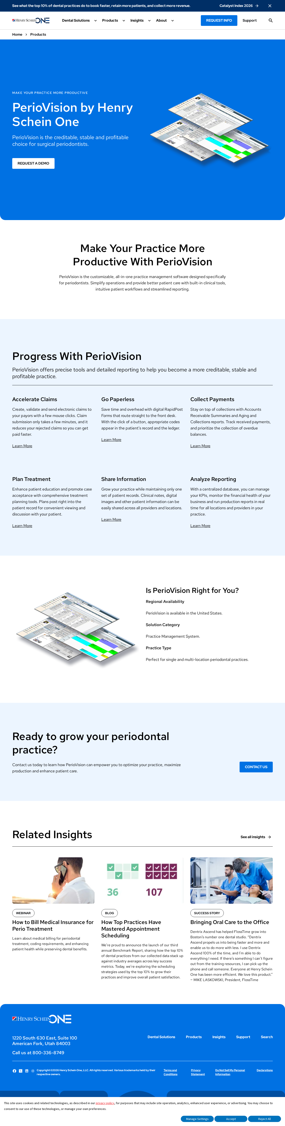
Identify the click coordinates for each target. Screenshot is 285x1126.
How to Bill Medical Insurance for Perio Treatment (53, 925)
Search (267, 1037)
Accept (231, 1119)
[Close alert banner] (270, 5)
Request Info (219, 20)
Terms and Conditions (170, 1072)
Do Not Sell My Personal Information (230, 1072)
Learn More (22, 445)
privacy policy (105, 1103)
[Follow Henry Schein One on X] (20, 1071)
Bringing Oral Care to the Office (229, 922)
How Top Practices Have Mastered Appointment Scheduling (131, 929)
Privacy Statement (198, 1072)
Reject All (264, 1119)
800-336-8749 (48, 1053)
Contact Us (256, 767)
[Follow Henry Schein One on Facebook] (14, 1071)
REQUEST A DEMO (33, 163)
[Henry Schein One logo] (31, 20)
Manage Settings (197, 1119)
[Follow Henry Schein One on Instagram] (33, 1071)
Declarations (265, 1070)
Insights (219, 1037)
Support (250, 20)
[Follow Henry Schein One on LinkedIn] (26, 1071)
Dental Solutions (161, 1037)
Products (194, 1037)
